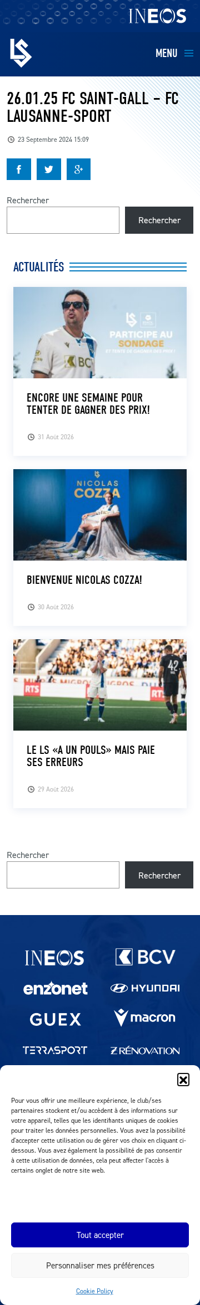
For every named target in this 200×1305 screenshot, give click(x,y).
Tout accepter (100, 1235)
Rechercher (28, 199)
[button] (183, 1079)
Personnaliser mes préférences (100, 1265)
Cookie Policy (94, 1291)
